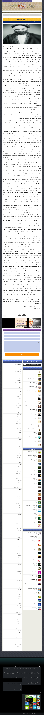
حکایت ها (20, 480)
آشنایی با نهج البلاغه (19, 366)
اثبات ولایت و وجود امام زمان (18, 375)
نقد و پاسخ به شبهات (19, 632)
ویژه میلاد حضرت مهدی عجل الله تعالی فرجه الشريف (31, 521)
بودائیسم (20, 441)
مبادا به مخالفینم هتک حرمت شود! (23, 326)
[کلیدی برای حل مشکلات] (39, 398)
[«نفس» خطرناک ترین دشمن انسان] (39, 580)
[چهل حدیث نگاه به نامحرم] (39, 597)
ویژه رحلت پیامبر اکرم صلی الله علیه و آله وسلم (32, 466)
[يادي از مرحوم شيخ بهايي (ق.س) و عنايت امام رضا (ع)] (39, 379)
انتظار (20, 430)
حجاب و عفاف (20, 460)
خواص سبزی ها (19, 498)
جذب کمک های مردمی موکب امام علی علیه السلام (32, 555)
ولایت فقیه (20, 641)
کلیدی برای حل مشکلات (34, 397)
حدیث (20, 462)
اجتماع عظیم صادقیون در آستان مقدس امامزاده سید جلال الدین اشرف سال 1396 (30, 564)
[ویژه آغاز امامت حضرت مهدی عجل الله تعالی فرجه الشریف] (39, 452)
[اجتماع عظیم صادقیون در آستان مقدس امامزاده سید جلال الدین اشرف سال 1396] (39, 564)
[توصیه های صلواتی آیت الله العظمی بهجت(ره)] (39, 445)
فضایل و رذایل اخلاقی (19, 573)
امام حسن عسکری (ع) (19, 409)
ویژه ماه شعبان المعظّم (35, 603)
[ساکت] (27, 364)
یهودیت (20, 650)
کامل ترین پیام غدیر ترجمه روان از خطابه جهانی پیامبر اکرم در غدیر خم (31, 506)
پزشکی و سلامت (19, 442)
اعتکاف (20, 401)
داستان (20, 501)
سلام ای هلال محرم (35, 482)
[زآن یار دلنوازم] (35, 324)
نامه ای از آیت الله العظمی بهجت (33, 409)
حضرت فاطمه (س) (19, 475)
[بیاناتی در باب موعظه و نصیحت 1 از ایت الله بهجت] (39, 395)
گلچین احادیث (20, 591)
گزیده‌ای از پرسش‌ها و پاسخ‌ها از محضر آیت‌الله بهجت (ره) (31, 401)
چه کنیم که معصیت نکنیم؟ (34, 432)
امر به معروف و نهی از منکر (18, 426)
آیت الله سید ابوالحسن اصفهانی (18, 369)
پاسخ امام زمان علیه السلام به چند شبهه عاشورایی (32, 489)
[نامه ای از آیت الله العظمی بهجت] (39, 410)
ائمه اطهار (20, 373)
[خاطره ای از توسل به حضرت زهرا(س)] (39, 537)
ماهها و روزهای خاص (19, 600)
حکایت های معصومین (19, 485)
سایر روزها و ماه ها (19, 523)
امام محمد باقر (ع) (19, 421)
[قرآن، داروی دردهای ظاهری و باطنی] (39, 383)
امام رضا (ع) (20, 412)
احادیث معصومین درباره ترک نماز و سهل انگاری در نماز (31, 567)
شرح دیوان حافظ (19, 539)
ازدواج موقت (20, 391)
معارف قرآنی (20, 616)
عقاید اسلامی (20, 557)
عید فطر (20, 566)
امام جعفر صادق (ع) (19, 405)
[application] (32, 365)
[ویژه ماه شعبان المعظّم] (39, 604)
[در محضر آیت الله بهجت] (39, 422)
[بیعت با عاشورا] (39, 498)
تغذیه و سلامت (19, 453)
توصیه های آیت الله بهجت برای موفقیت (33, 440)
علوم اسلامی (20, 560)
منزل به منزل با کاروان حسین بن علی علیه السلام (32, 486)
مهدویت (20, 625)
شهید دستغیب (20, 542)
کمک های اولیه (19, 589)
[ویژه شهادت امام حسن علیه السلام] (39, 471)
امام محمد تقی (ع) (19, 423)
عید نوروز (20, 567)
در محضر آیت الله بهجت (34, 420)
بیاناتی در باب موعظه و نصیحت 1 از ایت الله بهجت (32, 394)
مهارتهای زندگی (19, 623)
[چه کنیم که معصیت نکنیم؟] (39, 433)
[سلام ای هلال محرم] (39, 483)
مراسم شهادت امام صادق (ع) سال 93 (33, 552)
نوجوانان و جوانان (19, 635)
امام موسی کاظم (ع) (19, 425)
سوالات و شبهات (19, 528)
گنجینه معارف (20, 592)
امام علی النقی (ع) (19, 419)
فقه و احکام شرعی (19, 576)
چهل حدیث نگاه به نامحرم (34, 596)
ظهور (20, 551)
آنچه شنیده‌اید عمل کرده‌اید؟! (34, 424)
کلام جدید (20, 587)
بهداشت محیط (20, 439)
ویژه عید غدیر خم (35, 501)
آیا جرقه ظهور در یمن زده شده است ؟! (33, 599)
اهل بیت (20, 434)
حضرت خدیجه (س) (19, 467)
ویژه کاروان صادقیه (19, 646)
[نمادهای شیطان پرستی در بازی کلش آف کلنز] (39, 533)
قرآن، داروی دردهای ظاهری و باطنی (33, 382)
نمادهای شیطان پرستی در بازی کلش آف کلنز (32, 532)
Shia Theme (40, 713)
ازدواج (20, 387)
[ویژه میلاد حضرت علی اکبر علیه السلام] (39, 525)
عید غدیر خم (20, 564)
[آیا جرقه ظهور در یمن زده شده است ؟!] (39, 600)
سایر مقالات (20, 526)
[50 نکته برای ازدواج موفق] (39, 560)
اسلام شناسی (36, 15)
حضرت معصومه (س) (19, 478)
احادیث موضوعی (19, 376)
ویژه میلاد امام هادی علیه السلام (33, 509)
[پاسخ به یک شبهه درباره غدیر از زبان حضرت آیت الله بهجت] (39, 406)
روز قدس (20, 512)
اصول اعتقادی (20, 396)
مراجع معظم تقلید (19, 607)
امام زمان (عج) (19, 414)
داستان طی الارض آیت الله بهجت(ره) (33, 436)
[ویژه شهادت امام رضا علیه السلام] (39, 475)
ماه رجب (20, 594)
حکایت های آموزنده (19, 482)
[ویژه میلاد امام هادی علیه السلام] (39, 510)
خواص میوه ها (20, 500)
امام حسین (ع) (20, 410)
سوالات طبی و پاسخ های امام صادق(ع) (33, 575)
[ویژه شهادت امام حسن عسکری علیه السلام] (39, 456)
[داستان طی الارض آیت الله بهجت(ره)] (39, 437)
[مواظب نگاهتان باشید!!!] (39, 608)
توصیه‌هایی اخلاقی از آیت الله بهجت (33, 417)
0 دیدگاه (17, 21)
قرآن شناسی (20, 580)
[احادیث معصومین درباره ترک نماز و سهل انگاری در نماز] (39, 568)
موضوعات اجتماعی (19, 630)
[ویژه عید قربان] (39, 514)
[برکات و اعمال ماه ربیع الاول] (39, 464)
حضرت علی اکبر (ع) (19, 473)
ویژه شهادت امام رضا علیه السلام (33, 474)
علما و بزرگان (31, 15)
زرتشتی (20, 519)
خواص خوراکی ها (19, 496)
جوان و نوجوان (20, 457)
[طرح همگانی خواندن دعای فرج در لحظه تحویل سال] (39, 593)
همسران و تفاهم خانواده (19, 637)
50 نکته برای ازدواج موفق (34, 559)
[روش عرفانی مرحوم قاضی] (22, 34)
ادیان (20, 384)
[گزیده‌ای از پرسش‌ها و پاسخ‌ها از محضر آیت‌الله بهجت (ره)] (39, 402)
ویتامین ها (20, 642)
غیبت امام (20, 569)
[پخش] (40, 364)
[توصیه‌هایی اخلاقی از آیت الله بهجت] (39, 418)
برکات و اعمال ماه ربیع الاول (34, 463)
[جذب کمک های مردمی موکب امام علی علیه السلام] (39, 556)
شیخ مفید (20, 544)
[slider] (25, 364)
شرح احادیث (20, 535)
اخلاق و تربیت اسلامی (19, 382)
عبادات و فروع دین (19, 555)
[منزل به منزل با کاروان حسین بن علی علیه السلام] (39, 487)
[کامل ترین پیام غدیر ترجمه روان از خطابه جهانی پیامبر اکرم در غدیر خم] (39, 506)
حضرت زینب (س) (19, 471)
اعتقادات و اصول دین (19, 400)
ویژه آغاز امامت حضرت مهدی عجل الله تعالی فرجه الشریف (31, 451)
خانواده (20, 491)
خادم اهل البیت (37, 21)
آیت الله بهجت (20, 367)
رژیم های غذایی (19, 510)
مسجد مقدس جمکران (19, 612)
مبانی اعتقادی (20, 601)
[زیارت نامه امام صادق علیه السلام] (39, 549)
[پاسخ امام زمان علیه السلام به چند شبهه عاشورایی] (39, 491)
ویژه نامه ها (20, 648)
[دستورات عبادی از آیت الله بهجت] (39, 414)
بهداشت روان (20, 437)
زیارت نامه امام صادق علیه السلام (33, 548)
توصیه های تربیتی (19, 455)
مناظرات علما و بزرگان (19, 617)
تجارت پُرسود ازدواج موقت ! (34, 540)
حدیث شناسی (20, 464)
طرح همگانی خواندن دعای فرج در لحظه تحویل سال (32, 592)
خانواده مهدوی (20, 494)
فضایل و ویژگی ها (19, 575)
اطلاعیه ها (20, 398)
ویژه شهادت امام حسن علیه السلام (33, 470)
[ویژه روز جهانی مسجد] (39, 479)
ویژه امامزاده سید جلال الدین (18, 644)
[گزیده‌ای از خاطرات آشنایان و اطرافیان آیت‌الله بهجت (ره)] (39, 429)
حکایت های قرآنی (19, 484)
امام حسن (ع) (20, 407)
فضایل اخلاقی (20, 571)
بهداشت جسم (20, 435)
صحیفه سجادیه (19, 548)
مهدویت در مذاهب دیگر (19, 628)
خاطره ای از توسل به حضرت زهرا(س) (33, 536)
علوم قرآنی (20, 562)
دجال (20, 505)
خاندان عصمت (20, 489)
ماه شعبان (20, 598)
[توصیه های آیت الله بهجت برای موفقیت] (39, 441)
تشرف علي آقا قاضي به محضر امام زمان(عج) (32, 588)
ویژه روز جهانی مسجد (35, 478)
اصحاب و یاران (19, 394)
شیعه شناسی (20, 546)
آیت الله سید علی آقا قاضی (25, 15)
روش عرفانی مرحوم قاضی (22, 19)
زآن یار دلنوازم (39, 326)
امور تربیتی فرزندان (19, 428)
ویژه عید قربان (35, 513)
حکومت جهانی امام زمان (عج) (18, 487)
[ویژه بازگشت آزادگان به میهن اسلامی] (39, 460)
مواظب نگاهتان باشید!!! (34, 607)
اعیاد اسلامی (20, 403)
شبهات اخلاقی (20, 534)
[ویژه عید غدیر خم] (39, 502)
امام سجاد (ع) (20, 416)
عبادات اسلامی (20, 553)
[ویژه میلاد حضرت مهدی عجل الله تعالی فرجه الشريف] (39, 522)
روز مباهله (20, 514)
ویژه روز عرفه (35, 517)
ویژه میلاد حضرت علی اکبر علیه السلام (33, 524)
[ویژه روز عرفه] (39, 518)
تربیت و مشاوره (19, 450)
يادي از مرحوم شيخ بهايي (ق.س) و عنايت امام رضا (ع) (31, 378)
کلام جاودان (20, 585)
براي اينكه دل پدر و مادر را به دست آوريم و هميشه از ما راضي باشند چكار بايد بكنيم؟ (31, 544)
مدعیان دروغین (19, 605)
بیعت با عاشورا (35, 497)
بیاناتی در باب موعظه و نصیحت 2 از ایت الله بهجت (32, 390)
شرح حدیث (20, 537)
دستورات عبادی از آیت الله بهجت (33, 413)
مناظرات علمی (20, 619)
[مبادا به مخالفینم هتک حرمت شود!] (21, 324)
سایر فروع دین (20, 525)
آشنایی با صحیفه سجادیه (18, 364)
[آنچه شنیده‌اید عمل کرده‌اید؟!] (39, 425)
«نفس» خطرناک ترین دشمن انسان (33, 579)
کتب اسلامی (20, 582)
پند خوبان (20, 444)
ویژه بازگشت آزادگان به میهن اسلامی (33, 459)
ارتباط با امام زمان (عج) (19, 385)
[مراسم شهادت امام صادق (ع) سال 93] (39, 553)
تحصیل (20, 446)
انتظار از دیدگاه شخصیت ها (18, 432)
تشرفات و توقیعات (19, 451)
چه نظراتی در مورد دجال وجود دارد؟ (33, 571)
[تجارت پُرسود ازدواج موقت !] (39, 541)
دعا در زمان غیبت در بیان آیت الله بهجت (33, 386)
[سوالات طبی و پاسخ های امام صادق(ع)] (39, 576)
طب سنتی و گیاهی (19, 550)
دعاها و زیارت (20, 507)
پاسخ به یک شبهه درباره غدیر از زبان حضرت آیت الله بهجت (31, 405)
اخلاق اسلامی (20, 380)
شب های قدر (20, 532)
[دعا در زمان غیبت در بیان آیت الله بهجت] (39, 387)
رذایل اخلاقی (20, 509)
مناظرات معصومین (19, 621)
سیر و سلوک (20, 530)
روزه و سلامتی (20, 517)
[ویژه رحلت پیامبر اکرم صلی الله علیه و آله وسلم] (39, 467)
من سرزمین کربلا (35, 493)
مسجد (20, 610)
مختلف (20, 603)
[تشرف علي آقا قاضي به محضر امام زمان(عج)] (39, 589)
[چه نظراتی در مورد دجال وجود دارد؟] (39, 572)
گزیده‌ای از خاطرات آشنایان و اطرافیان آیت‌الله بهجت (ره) (31, 428)
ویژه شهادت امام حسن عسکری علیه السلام (32, 455)
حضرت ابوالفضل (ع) (19, 466)
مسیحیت (20, 614)
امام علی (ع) (20, 417)
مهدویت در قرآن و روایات (18, 626)
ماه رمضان (20, 596)
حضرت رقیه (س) (19, 469)
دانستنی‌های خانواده (19, 503)
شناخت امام (20, 541)
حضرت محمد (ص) (19, 476)
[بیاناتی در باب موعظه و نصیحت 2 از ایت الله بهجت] (39, 391)
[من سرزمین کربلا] (39, 494)
